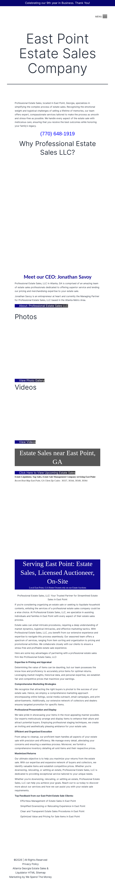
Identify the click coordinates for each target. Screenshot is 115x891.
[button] (98, 16)
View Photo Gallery (31, 380)
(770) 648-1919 (57, 133)
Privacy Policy (30, 864)
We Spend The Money (39, 876)
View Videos (27, 442)
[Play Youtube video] (57, 416)
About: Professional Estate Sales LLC (43, 305)
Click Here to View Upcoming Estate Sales (46, 472)
